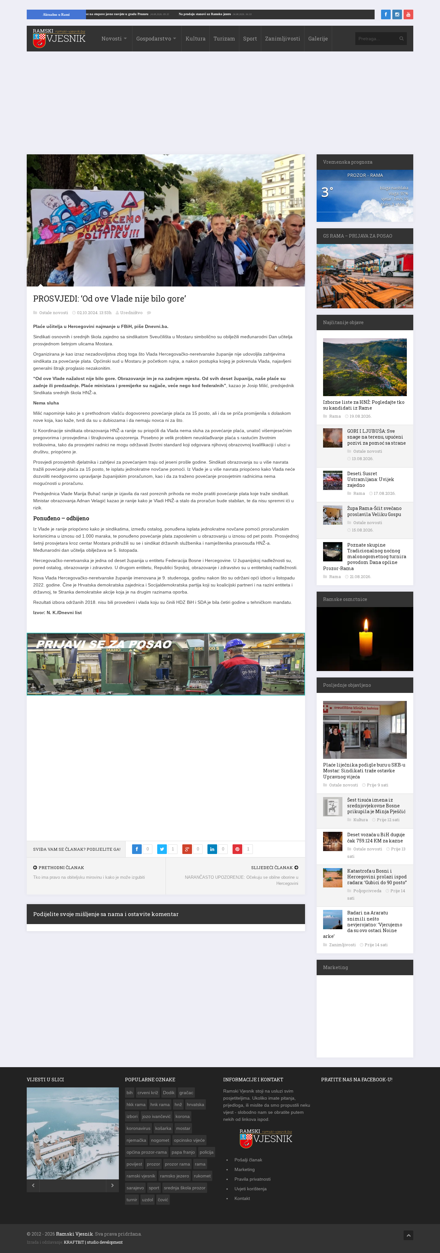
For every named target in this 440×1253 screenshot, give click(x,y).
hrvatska (195, 1104)
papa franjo (183, 1152)
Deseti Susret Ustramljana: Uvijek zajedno (370, 479)
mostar (183, 1128)
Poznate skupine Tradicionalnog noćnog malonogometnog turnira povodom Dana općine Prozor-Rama (364, 556)
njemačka (136, 1140)
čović (163, 1199)
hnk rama (160, 1104)
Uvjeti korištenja (250, 1188)
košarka (163, 1128)
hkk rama (136, 1104)
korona (183, 1116)
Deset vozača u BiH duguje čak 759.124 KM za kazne (376, 837)
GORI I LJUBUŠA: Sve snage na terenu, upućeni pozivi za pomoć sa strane (376, 437)
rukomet (202, 1175)
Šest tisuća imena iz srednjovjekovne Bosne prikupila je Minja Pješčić (376, 805)
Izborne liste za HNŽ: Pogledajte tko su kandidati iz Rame (364, 405)
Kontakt (242, 1198)
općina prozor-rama (147, 1152)
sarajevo (135, 1187)
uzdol (147, 1199)
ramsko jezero (174, 1175)
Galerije (318, 38)
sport (154, 1187)
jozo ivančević (156, 1116)
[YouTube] (408, 14)
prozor (153, 1164)
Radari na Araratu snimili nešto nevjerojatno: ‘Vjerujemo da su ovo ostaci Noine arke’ (362, 924)
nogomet (160, 1140)
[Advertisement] (220, 106)
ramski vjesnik (141, 1175)
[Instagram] (397, 14)
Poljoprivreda (367, 891)
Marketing (244, 1169)
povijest (134, 1164)
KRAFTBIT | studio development (93, 1242)
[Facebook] (386, 14)
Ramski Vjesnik (74, 1234)
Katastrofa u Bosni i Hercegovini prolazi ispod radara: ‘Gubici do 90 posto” (377, 876)
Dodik (169, 1092)
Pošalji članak (248, 1159)
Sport (250, 38)
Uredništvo (131, 312)
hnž (178, 1104)
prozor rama (177, 1164)
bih (130, 1092)
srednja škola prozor (185, 1187)
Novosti (111, 38)
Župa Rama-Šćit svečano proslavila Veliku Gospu (374, 511)
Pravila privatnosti (252, 1179)
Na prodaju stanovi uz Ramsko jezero (238, 14)
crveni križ (148, 1092)
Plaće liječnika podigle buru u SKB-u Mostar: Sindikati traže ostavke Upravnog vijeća (364, 770)
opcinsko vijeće (189, 1140)
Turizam (224, 38)
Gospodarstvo (153, 38)
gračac (186, 1092)
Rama (335, 416)
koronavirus (138, 1128)
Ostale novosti (54, 312)
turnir (132, 1199)
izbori (132, 1116)
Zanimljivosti (282, 38)
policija (207, 1152)
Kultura (196, 38)
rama (200, 1164)
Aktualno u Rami (56, 14)
